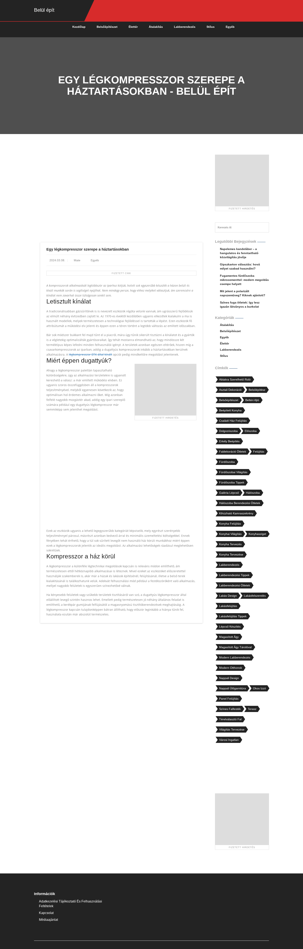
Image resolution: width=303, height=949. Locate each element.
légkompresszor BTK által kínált (90, 354)
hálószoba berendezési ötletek (239, 503)
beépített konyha (230, 410)
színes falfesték (230, 709)
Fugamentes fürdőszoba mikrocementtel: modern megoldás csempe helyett (244, 280)
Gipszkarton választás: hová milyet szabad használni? (240, 266)
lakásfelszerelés (255, 595)
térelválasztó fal (230, 719)
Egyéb (230, 26)
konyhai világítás (230, 534)
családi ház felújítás (233, 420)
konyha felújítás (230, 523)
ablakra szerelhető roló (235, 379)
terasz (252, 709)
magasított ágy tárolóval (235, 647)
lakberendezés (229, 564)
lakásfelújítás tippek (233, 616)
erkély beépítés (229, 441)
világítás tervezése (231, 729)
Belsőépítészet (107, 26)
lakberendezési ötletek (234, 585)
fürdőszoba (227, 461)
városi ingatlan (229, 739)
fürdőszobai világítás (233, 472)
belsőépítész (257, 389)
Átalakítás (156, 26)
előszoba (251, 431)
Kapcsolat (46, 913)
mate (76, 260)
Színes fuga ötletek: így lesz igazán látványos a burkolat (240, 304)
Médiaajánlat (48, 919)
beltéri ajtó (252, 400)
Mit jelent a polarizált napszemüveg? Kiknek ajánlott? (242, 293)
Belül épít (44, 10)
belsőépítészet (228, 400)
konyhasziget (257, 534)
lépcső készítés (230, 626)
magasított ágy (229, 637)
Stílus (211, 26)
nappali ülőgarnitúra (232, 688)
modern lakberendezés (234, 657)
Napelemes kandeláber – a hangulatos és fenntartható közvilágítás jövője (239, 253)
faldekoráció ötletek (232, 451)
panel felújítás (228, 698)
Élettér (133, 26)
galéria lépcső (229, 492)
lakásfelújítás (228, 606)
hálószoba (253, 492)
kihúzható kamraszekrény (236, 513)
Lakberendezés (184, 26)
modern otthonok (230, 667)
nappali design (229, 678)
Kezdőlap (79, 26)
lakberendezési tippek (234, 575)
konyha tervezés (230, 544)
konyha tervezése (231, 554)
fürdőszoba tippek (231, 482)
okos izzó (259, 688)
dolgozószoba (228, 431)
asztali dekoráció (230, 389)
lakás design (228, 595)
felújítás (258, 451)
